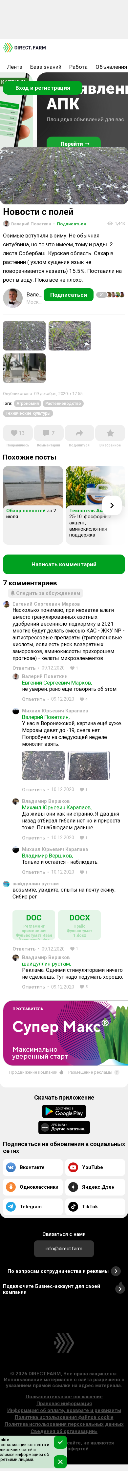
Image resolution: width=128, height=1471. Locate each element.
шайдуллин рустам (35, 884)
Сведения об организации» (64, 1431)
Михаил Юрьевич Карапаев (55, 711)
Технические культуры (28, 413)
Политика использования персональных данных (64, 1424)
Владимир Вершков (46, 801)
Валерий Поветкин (45, 676)
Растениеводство (63, 403)
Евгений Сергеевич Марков (46, 604)
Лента (14, 67)
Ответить (24, 668)
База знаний (45, 67)
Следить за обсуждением (48, 593)
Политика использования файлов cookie (64, 1417)
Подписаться (69, 223)
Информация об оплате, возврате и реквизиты (64, 1410)
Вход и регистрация (42, 88)
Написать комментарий (64, 564)
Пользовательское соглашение (64, 1397)
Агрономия (27, 403)
